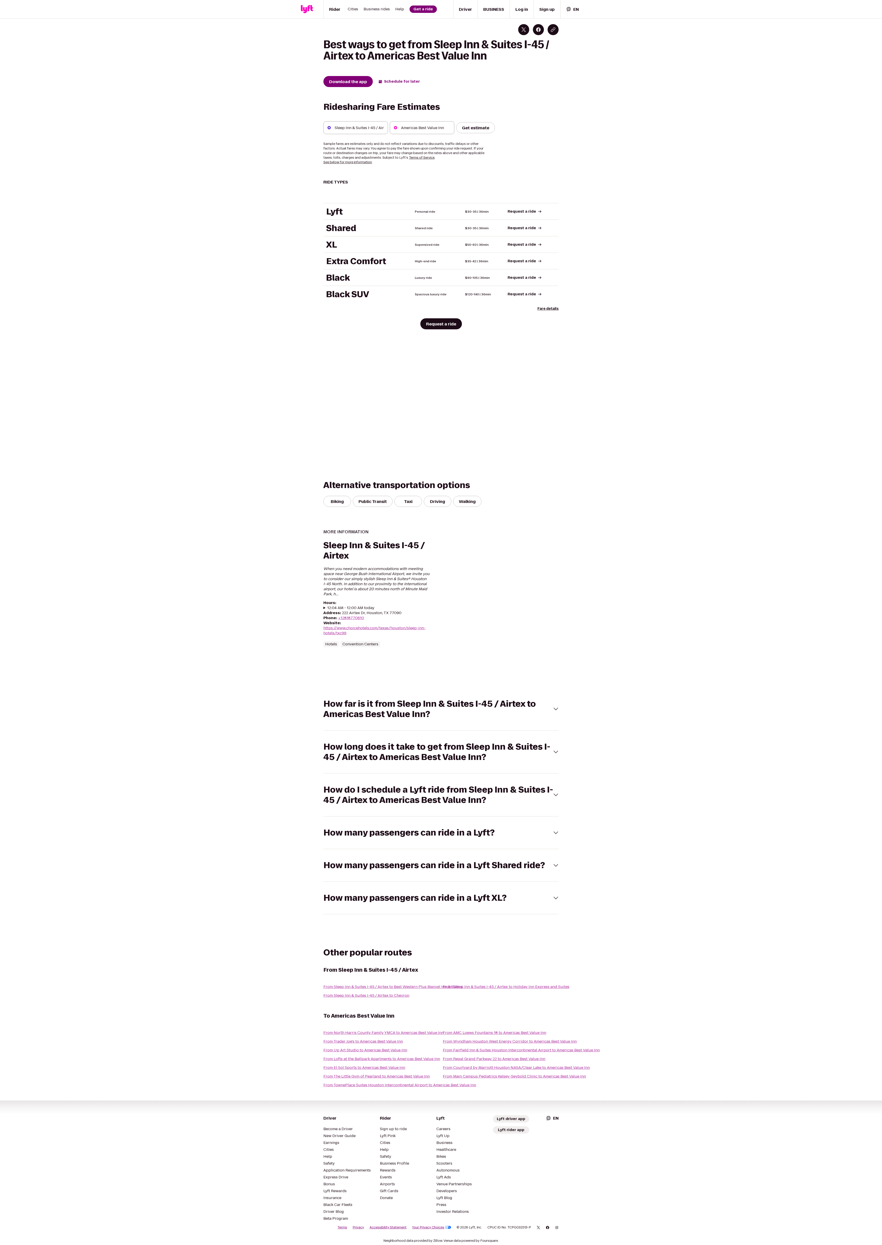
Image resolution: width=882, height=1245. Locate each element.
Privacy (358, 1227)
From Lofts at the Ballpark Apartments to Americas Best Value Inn (381, 1058)
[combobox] (572, 9)
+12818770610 (351, 618)
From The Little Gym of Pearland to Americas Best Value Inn (376, 1076)
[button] (441, 709)
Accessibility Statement (388, 1227)
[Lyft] (307, 9)
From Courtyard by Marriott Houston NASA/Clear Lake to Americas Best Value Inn (516, 1067)
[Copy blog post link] (553, 29)
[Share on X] (523, 29)
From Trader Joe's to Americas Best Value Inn (363, 1041)
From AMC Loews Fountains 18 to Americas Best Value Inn (494, 1032)
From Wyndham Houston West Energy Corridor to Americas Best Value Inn (510, 1041)
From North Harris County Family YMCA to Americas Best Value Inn (383, 1032)
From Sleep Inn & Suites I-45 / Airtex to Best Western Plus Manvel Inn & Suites (393, 986)
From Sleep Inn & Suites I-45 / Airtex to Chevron (366, 995)
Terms (342, 1227)
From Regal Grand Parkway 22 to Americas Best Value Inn (494, 1058)
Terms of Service (422, 157)
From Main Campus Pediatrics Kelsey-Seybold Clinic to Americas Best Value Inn (514, 1076)
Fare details (548, 308)
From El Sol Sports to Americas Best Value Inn (364, 1067)
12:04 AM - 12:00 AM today (350, 607)
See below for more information (347, 162)
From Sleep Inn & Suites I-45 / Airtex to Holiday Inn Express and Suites (506, 986)
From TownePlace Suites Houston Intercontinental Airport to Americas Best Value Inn (399, 1085)
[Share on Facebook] (538, 29)
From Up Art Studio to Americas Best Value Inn (365, 1050)
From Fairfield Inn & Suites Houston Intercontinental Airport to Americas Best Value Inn (521, 1050)
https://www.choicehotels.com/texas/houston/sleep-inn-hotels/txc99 (374, 630)
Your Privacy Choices (428, 1227)
